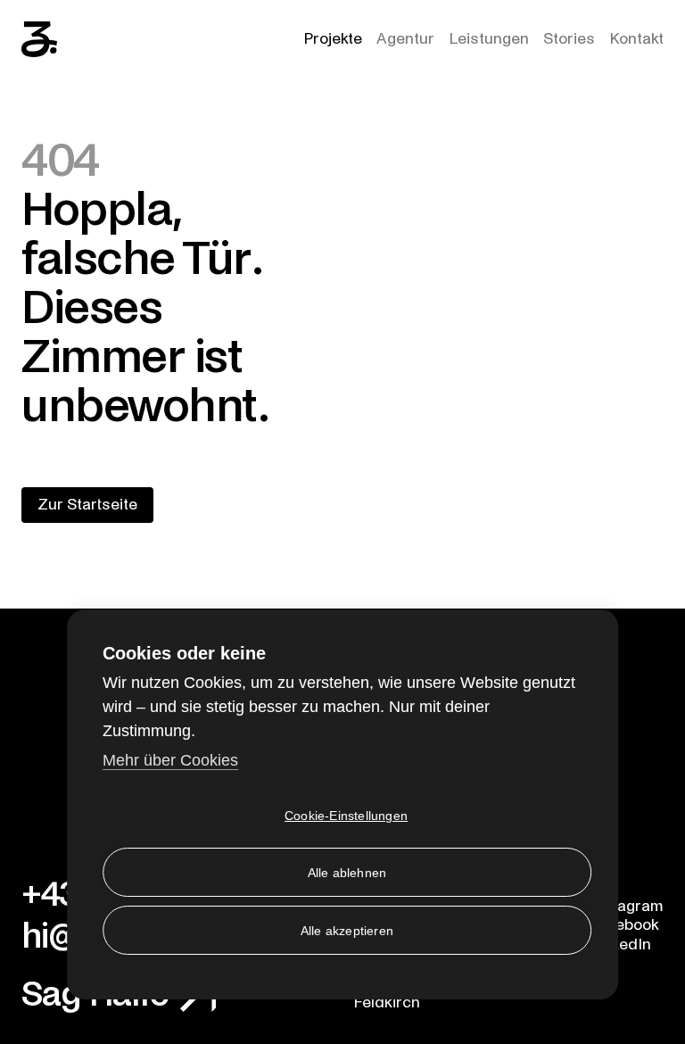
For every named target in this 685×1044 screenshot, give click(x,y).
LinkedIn (620, 944)
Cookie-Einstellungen (346, 815)
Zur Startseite (87, 504)
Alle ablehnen (347, 873)
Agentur (405, 38)
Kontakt (636, 38)
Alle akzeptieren (347, 931)
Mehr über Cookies (170, 760)
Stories (569, 38)
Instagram (627, 906)
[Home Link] (39, 39)
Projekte (332, 38)
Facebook (624, 924)
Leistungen (489, 38)
